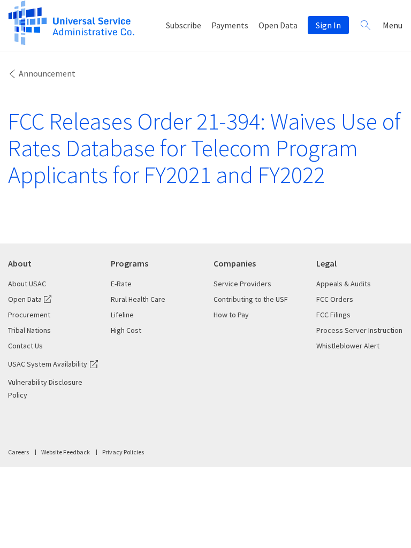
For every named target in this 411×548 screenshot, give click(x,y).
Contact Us (25, 346)
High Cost (126, 330)
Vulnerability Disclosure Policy (45, 388)
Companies (235, 263)
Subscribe (183, 25)
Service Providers (242, 283)
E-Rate (121, 283)
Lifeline (122, 314)
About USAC (27, 283)
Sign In (328, 25)
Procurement (29, 314)
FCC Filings (333, 314)
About (20, 263)
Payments (229, 25)
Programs (129, 263)
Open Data (278, 25)
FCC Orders (334, 299)
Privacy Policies (123, 452)
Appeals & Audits (343, 283)
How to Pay (231, 314)
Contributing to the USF (251, 299)
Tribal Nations (29, 330)
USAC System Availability (47, 364)
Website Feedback (65, 452)
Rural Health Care (138, 299)
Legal (326, 263)
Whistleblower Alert (347, 346)
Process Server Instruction (359, 330)
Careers (18, 452)
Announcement (47, 73)
